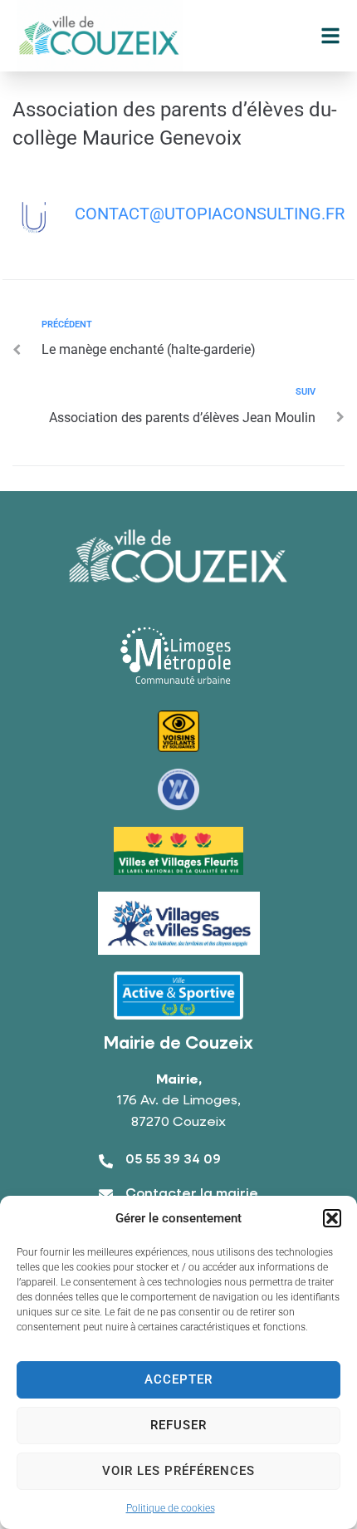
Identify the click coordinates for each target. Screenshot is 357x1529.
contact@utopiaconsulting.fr (210, 214)
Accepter (178, 1379)
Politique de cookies (170, 1508)
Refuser (178, 1425)
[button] (332, 1218)
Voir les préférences (178, 1470)
